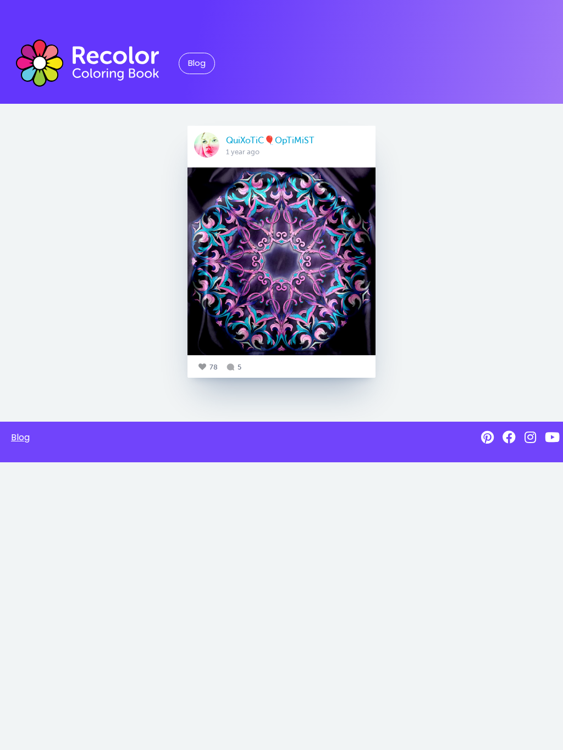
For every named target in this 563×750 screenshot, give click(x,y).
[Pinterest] (487, 437)
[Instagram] (530, 437)
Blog (197, 63)
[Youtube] (552, 437)
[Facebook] (509, 437)
